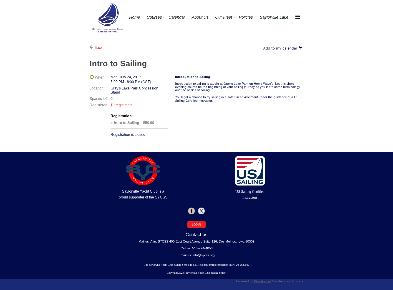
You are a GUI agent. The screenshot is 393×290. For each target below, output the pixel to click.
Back (98, 48)
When (99, 77)
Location (96, 88)
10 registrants (121, 105)
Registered (98, 105)
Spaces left (99, 99)
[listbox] (283, 48)
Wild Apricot (262, 281)
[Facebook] (191, 211)
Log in (196, 224)
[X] (201, 211)
